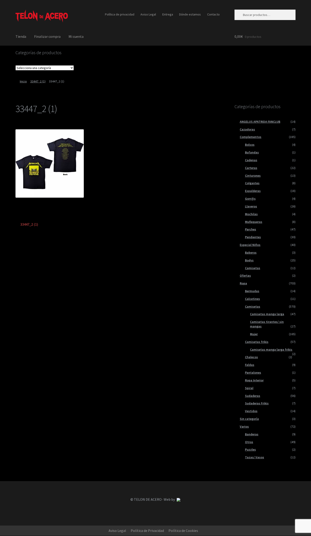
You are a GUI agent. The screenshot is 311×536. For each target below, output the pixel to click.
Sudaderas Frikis (257, 403)
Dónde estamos (190, 14)
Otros (249, 442)
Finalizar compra (47, 36)
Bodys (249, 260)
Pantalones (253, 372)
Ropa (243, 283)
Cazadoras (247, 129)
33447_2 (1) (38, 81)
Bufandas (252, 152)
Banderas (251, 434)
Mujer (254, 334)
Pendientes (253, 237)
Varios (244, 426)
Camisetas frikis (256, 342)
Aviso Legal (148, 14)
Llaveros (251, 206)
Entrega (167, 14)
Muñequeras (253, 222)
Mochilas (251, 214)
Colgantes (252, 183)
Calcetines (252, 299)
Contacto (213, 14)
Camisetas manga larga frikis (271, 349)
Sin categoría (249, 419)
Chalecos (251, 357)
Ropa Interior (254, 380)
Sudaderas (252, 396)
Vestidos (251, 411)
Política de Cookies (183, 530)
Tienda (20, 36)
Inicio (23, 81)
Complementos (250, 137)
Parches (250, 229)
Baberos (251, 252)
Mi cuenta (76, 36)
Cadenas (251, 160)
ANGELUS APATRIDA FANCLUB (260, 122)
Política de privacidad (119, 14)
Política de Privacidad (147, 530)
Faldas (249, 365)
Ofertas (245, 275)
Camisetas (252, 268)
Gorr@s (250, 199)
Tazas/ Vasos (254, 457)
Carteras (251, 168)
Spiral (249, 388)
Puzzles (250, 449)
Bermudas (252, 291)
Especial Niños (250, 245)
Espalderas (253, 191)
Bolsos (250, 145)
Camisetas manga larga (267, 314)
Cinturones (253, 176)
